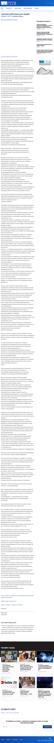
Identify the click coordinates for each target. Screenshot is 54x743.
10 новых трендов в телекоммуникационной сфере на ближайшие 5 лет (45, 667)
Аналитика (4, 664)
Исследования (39, 53)
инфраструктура (15, 595)
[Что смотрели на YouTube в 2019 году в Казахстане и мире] (9, 682)
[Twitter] (52, 3)
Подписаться (47, 726)
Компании (38, 35)
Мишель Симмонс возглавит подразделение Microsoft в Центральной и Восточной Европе (45, 33)
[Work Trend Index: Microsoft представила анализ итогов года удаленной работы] (27, 656)
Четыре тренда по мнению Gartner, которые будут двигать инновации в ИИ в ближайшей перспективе (45, 51)
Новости (38, 41)
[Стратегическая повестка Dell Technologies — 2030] (27, 682)
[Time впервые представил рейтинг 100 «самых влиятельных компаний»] (9, 656)
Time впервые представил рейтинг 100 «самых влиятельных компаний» (8, 668)
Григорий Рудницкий (6, 56)
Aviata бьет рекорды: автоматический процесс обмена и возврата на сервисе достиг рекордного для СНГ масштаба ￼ (45, 26)
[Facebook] (48, 3)
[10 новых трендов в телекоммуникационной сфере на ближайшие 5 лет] (45, 656)
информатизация (24, 595)
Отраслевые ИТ (12, 601)
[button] (2, 8)
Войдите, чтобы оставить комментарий (10, 712)
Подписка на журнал (17, 604)
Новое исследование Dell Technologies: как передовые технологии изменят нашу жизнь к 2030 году (44, 694)
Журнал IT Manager (5, 604)
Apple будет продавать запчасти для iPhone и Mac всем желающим (45, 39)
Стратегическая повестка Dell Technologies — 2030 (26, 692)
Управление (21, 16)
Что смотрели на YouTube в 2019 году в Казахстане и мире (8, 692)
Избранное (15, 16)
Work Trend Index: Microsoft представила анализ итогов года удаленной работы (26, 667)
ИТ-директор (7, 595)
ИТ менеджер (8, 597)
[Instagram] (50, 3)
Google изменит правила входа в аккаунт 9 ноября (44, 45)
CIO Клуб (3, 16)
